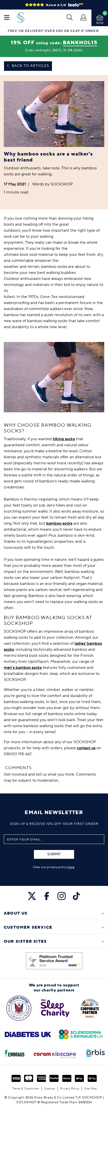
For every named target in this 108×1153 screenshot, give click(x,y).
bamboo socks (59, 523)
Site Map (90, 1088)
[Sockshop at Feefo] (54, 960)
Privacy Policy (69, 1088)
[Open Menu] (7, 17)
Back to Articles (30, 66)
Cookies (49, 1088)
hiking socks (64, 438)
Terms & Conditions (26, 1088)
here (71, 867)
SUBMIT (54, 854)
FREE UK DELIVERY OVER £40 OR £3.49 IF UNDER (53, 31)
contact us (86, 747)
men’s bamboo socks (23, 667)
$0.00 (99, 23)
